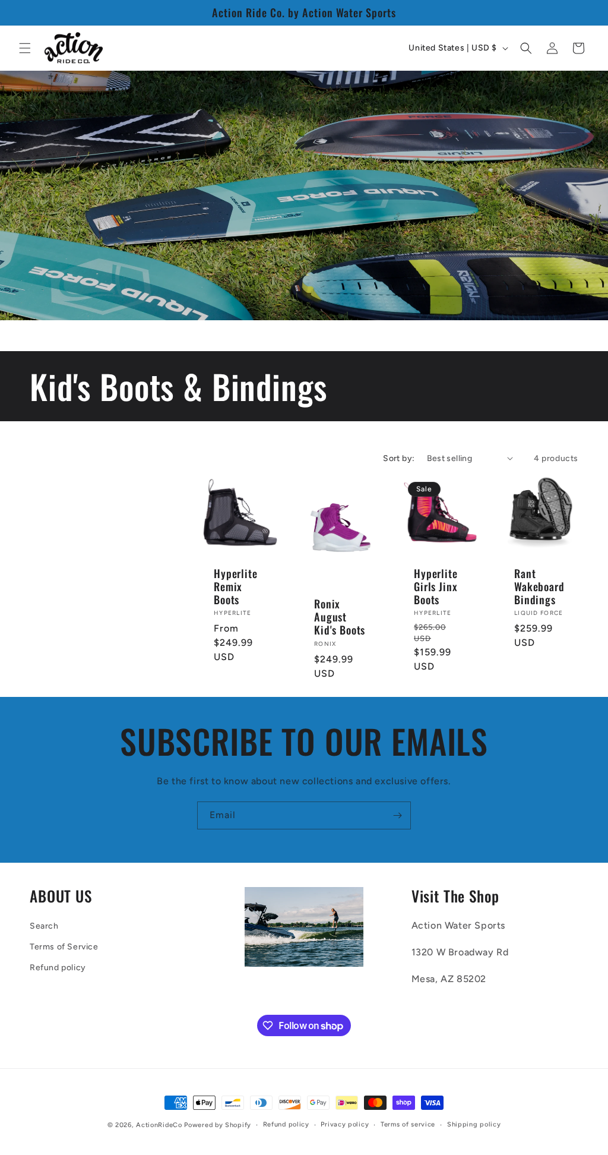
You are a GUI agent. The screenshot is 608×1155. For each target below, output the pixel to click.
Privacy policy (345, 1124)
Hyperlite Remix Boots (236, 585)
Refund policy (58, 967)
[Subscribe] (397, 815)
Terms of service (408, 1124)
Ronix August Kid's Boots (339, 616)
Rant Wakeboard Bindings (539, 585)
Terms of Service (64, 947)
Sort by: (398, 458)
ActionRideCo (159, 1125)
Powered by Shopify (217, 1125)
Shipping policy (474, 1124)
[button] (25, 48)
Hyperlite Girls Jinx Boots (436, 585)
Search (44, 926)
